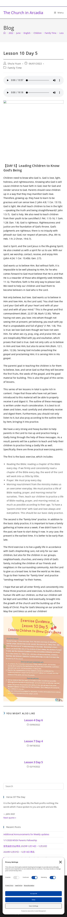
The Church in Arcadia (23, 12)
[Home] (4, 33)
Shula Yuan (14, 63)
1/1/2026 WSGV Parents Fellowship (20, 840)
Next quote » (9, 817)
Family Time (15, 67)
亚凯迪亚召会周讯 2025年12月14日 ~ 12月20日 (25, 846)
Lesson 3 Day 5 (33, 762)
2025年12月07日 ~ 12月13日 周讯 (18, 851)
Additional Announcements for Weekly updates (26, 834)
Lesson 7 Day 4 (33, 741)
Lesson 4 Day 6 (33, 720)
